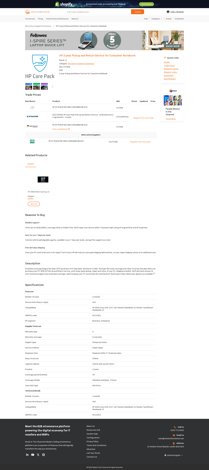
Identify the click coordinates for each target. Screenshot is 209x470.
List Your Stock (93, 453)
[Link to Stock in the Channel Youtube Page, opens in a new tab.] (33, 456)
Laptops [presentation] (30, 164)
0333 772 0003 (177, 430)
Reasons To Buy (170, 72)
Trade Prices (169, 65)
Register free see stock (143, 118)
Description (168, 75)
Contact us (92, 457)
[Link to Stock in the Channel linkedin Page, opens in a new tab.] (27, 456)
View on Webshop (61, 129)
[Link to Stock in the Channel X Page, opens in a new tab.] (38, 456)
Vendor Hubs (92, 433)
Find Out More (146, 4)
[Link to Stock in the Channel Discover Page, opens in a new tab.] (43, 456)
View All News (171, 119)
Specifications (170, 79)
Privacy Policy (93, 441)
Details (167, 62)
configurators (93, 437)
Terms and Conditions (96, 445)
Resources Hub (93, 430)
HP (66, 60)
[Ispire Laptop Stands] (104, 41)
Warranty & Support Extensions (38, 26)
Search (138, 12)
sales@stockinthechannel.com (171, 438)
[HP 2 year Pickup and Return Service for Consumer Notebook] (40, 67)
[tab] (30, 164)
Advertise (91, 449)
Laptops (30, 198)
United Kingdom (173, 455)
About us (91, 426)
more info (34, 204)
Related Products (171, 69)
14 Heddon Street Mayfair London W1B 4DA (165, 446)
